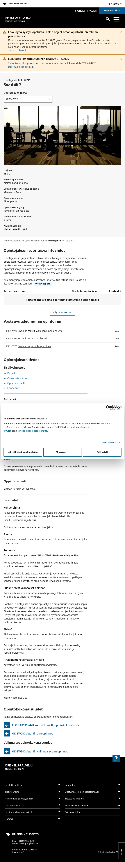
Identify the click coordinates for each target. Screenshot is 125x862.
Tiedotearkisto (12, 791)
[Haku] (107, 19)
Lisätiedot (13, 388)
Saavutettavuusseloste (76, 805)
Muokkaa (61, 452)
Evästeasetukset (73, 812)
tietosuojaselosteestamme (32, 430)
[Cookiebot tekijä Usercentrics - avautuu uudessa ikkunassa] (108, 407)
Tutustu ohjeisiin (17, 50)
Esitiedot (12, 373)
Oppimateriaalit (16, 383)
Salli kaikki (102, 452)
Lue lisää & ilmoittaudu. (21, 66)
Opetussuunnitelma (15, 92)
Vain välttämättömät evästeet (23, 452)
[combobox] (28, 99)
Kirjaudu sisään (112, 10)
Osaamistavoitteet (17, 378)
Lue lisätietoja (108, 442)
